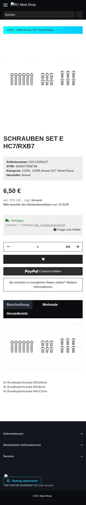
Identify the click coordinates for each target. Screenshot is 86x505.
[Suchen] (79, 14)
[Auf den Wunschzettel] (73, 48)
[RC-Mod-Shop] (23, 5)
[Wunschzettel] (71, 4)
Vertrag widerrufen (24, 480)
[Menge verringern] (8, 246)
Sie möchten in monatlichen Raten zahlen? (43, 284)
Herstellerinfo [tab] (17, 313)
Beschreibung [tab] (18, 304)
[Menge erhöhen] (77, 246)
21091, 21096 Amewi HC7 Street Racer (48, 170)
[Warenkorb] (79, 4)
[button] (63, 4)
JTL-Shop (50, 499)
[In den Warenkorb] (43, 259)
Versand (36, 200)
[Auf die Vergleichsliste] (63, 48)
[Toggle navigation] (5, 3)
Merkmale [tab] (50, 304)
